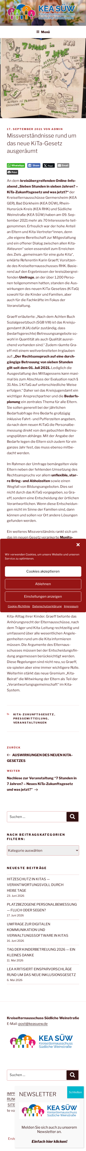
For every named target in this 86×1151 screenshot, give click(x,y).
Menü (45, 32)
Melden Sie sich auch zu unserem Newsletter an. (49, 1129)
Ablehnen (43, 584)
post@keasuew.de (33, 1024)
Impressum (71, 606)
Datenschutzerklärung (47, 606)
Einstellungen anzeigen (43, 596)
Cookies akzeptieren (43, 571)
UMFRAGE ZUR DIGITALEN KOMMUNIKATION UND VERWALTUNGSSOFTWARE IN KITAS (37, 930)
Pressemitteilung (30, 718)
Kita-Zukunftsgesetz (33, 714)
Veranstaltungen (30, 722)
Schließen (75, 1092)
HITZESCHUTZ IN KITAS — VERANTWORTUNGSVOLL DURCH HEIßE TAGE (35, 885)
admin (57, 129)
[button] (78, 545)
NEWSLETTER (37, 1094)
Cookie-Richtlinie (19, 606)
